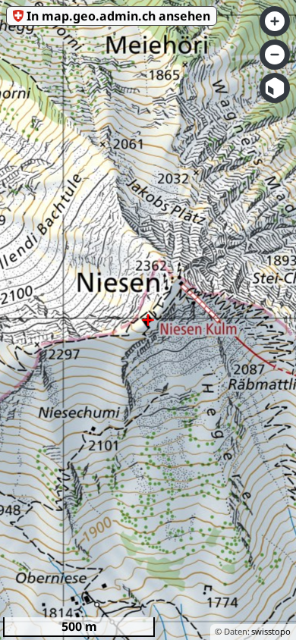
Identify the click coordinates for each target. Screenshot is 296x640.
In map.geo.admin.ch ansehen (118, 16)
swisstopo (271, 631)
